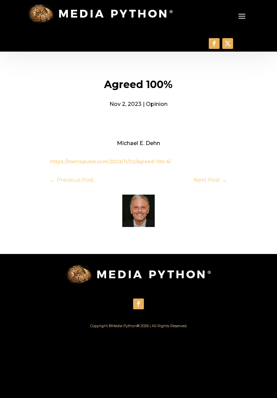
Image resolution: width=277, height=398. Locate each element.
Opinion (157, 104)
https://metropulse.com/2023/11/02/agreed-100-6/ (110, 162)
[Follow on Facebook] (214, 43)
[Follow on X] (227, 43)
